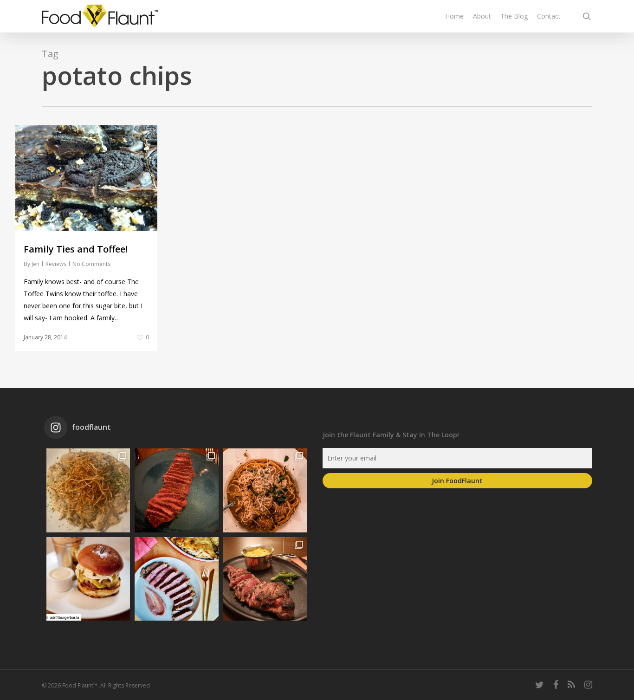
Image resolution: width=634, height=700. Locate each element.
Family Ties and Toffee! (76, 249)
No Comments (91, 264)
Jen (35, 264)
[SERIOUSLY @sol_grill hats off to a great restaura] (265, 490)
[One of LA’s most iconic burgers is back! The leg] (88, 579)
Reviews (55, 264)
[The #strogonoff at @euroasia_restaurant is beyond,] (88, 490)
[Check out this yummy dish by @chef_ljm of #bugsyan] (265, 579)
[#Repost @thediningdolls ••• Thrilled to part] (176, 579)
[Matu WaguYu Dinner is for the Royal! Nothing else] (176, 490)
